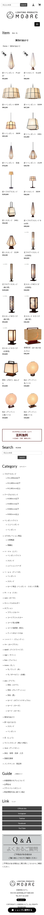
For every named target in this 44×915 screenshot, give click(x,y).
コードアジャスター (15, 617)
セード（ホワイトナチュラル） (19, 700)
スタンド (10, 561)
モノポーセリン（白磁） (16, 674)
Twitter (22, 818)
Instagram (22, 813)
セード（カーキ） (14, 711)
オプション (8, 608)
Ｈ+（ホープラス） (11, 644)
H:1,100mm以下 (13, 478)
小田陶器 (10, 540)
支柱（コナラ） (13, 685)
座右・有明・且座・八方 (13, 753)
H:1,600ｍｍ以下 (13, 483)
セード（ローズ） (14, 706)
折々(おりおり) (10, 722)
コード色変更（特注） (16, 628)
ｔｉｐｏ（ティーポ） (13, 572)
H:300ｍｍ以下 (13, 499)
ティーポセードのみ (15, 633)
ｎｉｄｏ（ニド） (11, 551)
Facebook (22, 823)
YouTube (22, 828)
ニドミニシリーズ (14, 566)
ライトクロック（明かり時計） (16, 743)
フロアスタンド (10, 474)
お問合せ (7, 784)
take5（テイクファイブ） (14, 650)
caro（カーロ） (10, 598)
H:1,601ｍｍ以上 (13, 488)
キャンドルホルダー (12, 603)
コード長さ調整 (13, 623)
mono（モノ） (10, 665)
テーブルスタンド (11, 495)
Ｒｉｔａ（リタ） (11, 593)
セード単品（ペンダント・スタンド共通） (23, 586)
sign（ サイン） (10, 655)
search (23, 5)
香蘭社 (10, 545)
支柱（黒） (11, 695)
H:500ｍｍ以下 (13, 509)
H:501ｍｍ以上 (13, 514)
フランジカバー (13, 612)
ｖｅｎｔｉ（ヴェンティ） (14, 639)
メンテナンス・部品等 (13, 764)
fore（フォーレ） (11, 660)
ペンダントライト (11, 520)
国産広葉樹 (8, 758)
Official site (22, 808)
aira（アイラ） (10, 681)
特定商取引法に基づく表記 (14, 792)
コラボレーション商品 (13, 536)
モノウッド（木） (14, 669)
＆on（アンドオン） (12, 748)
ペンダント (11, 530)
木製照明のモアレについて (14, 781)
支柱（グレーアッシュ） (16, 690)
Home (5, 46)
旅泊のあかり (9, 717)
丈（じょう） (9, 738)
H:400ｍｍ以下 (13, 504)
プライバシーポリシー (12, 788)
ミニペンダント (13, 524)
